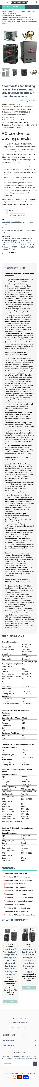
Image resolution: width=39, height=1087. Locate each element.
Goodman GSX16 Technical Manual (18, 880)
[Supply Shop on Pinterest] (19, 1028)
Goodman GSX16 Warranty (15, 887)
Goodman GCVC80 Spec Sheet (17, 908)
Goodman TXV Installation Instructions (20, 915)
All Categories (12, 7)
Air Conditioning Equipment (17, 240)
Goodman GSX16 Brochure (15, 884)
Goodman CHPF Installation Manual (19, 901)
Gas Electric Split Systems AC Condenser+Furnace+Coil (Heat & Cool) (18, 244)
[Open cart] (33, 2)
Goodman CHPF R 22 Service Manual (19, 898)
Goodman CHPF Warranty (15, 904)
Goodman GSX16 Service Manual (17, 877)
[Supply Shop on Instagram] (25, 1028)
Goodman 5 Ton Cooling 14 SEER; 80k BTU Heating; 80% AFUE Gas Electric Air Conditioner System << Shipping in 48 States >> (10, 962)
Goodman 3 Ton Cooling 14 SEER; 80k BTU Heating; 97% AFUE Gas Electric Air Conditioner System (29, 959)
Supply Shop (19, 1073)
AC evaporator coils (25, 204)
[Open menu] (3, 2)
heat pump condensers (10, 202)
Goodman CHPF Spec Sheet (16, 894)
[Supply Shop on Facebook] (13, 1028)
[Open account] (36, 2)
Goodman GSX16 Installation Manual (19, 891)
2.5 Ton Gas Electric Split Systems (14, 239)
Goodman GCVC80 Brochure (16, 911)
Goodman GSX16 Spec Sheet (16, 873)
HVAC (13, 249)
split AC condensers (28, 199)
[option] (5, 72)
